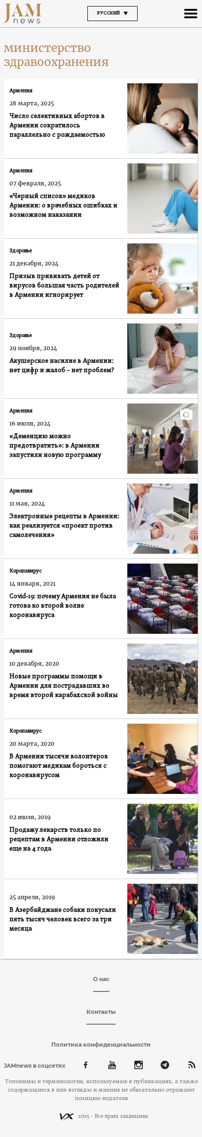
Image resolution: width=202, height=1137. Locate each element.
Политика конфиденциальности (101, 1044)
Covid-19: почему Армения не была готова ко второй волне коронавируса (62, 606)
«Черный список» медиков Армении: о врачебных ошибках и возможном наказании (63, 205)
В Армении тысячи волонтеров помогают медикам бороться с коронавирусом (58, 766)
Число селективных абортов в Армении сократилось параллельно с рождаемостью (57, 125)
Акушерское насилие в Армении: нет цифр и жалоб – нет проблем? (61, 365)
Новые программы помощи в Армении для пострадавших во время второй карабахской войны (63, 686)
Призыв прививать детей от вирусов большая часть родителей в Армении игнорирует (64, 285)
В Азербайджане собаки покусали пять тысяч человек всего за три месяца (62, 919)
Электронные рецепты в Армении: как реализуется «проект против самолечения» (64, 526)
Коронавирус (25, 571)
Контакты (101, 1011)
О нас (101, 979)
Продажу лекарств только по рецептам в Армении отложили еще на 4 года (59, 839)
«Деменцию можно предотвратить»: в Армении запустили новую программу (55, 446)
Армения (20, 91)
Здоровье (20, 251)
